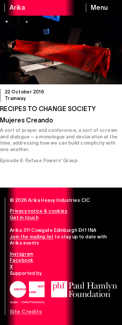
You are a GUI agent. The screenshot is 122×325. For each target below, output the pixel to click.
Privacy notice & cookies (38, 211)
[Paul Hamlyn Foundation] (84, 289)
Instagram (22, 254)
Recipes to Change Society (48, 108)
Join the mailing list (32, 236)
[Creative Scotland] (27, 292)
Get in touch (24, 217)
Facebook (21, 260)
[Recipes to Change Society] (61, 50)
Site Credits (26, 312)
